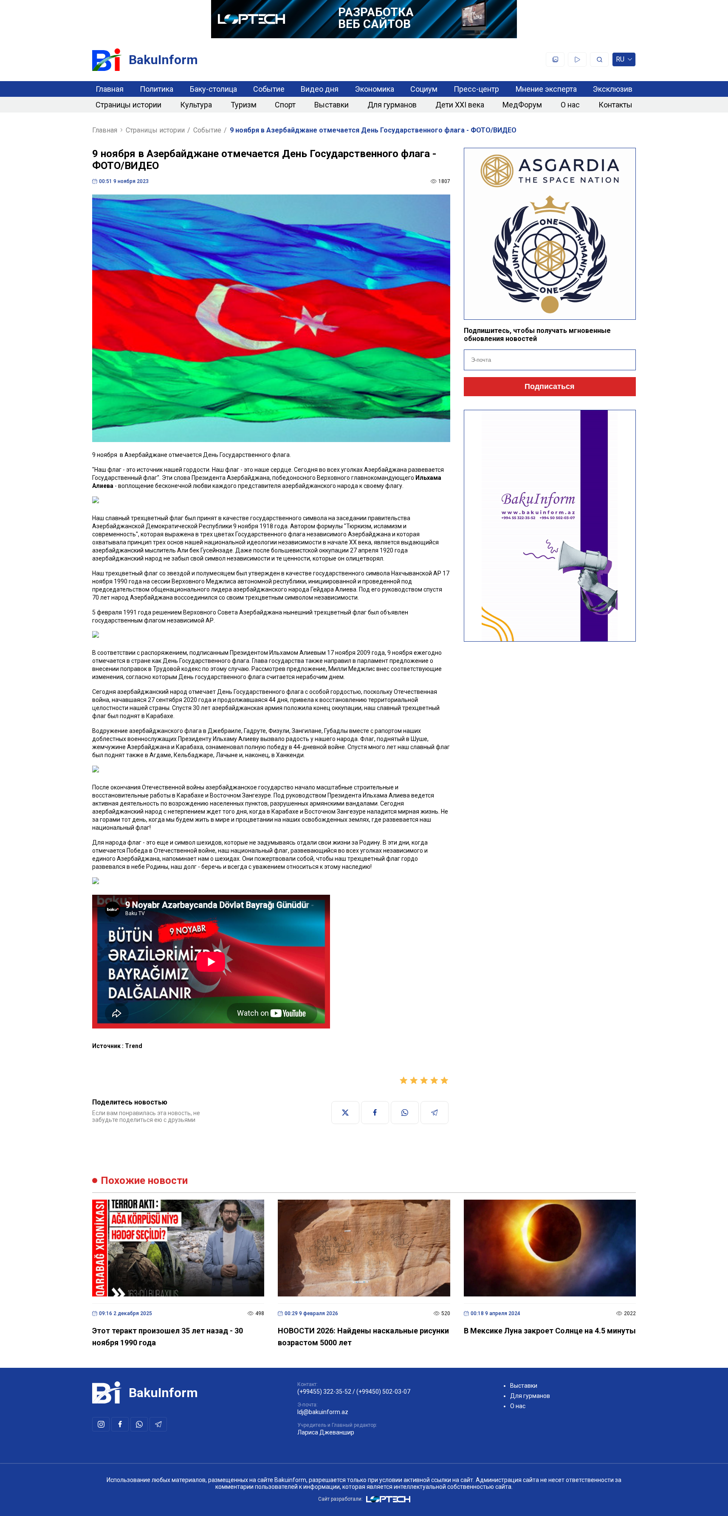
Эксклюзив (612, 89)
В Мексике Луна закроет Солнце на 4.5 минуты (550, 1330)
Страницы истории (128, 104)
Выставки (331, 104)
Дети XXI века (459, 104)
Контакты (615, 104)
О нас (570, 104)
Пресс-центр (476, 89)
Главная (110, 89)
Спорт (285, 104)
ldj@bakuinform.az (322, 1412)
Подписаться (550, 386)
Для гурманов (392, 104)
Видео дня (320, 89)
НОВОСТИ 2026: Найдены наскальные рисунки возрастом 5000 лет (363, 1336)
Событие (269, 89)
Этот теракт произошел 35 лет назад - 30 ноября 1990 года (167, 1336)
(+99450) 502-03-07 (383, 1391)
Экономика (374, 89)
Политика (156, 89)
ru (620, 61)
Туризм (244, 104)
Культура (196, 104)
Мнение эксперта (546, 89)
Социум (423, 89)
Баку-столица (213, 89)
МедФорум (522, 104)
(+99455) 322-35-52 (324, 1391)
